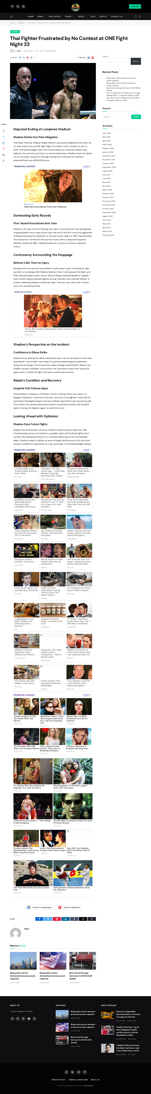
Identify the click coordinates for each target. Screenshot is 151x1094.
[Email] (3, 154)
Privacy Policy (58, 1080)
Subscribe (135, 6)
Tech (92, 16)
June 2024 (107, 220)
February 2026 (108, 148)
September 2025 (109, 167)
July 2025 (106, 175)
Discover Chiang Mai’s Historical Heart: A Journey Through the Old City (128, 1014)
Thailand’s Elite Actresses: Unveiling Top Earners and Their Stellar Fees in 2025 (128, 1048)
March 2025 (107, 190)
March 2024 (107, 231)
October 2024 (108, 209)
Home (31, 16)
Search (105, 56)
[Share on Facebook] (20, 58)
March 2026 (107, 144)
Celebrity (15, 32)
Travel (68, 16)
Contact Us (117, 16)
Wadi (19, 51)
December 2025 (109, 156)
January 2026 (108, 152)
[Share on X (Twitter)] (23, 58)
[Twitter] (3, 136)
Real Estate (55, 16)
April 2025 (107, 186)
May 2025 (106, 182)
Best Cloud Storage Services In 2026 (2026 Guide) (80, 976)
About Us (95, 1080)
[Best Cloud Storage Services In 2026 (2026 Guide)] (82, 961)
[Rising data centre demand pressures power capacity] (23, 961)
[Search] (139, 16)
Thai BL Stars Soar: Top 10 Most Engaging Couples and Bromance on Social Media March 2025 (127, 1031)
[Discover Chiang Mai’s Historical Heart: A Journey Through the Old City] (107, 1014)
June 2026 (107, 133)
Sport (81, 16)
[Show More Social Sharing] (36, 58)
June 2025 (107, 178)
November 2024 (109, 205)
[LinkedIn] (3, 142)
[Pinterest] (3, 148)
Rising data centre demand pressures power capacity (23, 976)
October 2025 (108, 163)
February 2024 (108, 235)
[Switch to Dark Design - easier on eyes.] (135, 16)
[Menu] (11, 16)
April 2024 (107, 227)
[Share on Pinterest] (27, 58)
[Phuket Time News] (75, 6)
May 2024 (107, 224)
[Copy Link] (31, 58)
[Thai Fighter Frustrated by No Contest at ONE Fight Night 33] (53, 91)
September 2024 (109, 212)
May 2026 (106, 137)
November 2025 (109, 160)
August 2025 (108, 171)
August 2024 (108, 216)
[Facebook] (3, 130)
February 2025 (108, 194)
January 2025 (108, 197)
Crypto (103, 16)
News (40, 16)
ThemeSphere (88, 1086)
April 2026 (107, 141)
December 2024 (109, 201)
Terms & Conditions (78, 1080)
